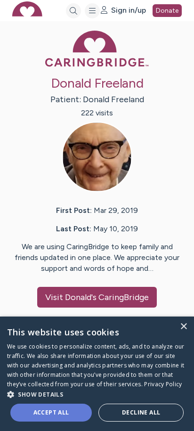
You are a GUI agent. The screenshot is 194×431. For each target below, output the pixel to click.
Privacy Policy (163, 384)
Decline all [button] (141, 412)
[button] (97, 394)
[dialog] (97, 374)
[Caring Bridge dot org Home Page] (97, 64)
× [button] (183, 326)
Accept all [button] (51, 412)
